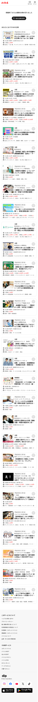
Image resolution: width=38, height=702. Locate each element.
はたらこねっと (6, 663)
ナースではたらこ (6, 666)
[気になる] (33, 32)
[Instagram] (4, 684)
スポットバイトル (6, 648)
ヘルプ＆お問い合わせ (7, 618)
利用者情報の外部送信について (10, 627)
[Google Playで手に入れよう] (24, 690)
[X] (23, 684)
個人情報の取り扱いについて (9, 624)
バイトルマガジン (6, 657)
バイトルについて (6, 636)
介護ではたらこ (6, 669)
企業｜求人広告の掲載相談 (9, 639)
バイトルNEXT (5, 651)
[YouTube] (16, 684)
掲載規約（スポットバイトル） (10, 633)
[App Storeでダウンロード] (8, 690)
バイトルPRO (5, 660)
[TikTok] (29, 684)
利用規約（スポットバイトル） (10, 630)
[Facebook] (10, 684)
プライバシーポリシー (7, 621)
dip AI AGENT (5, 654)
